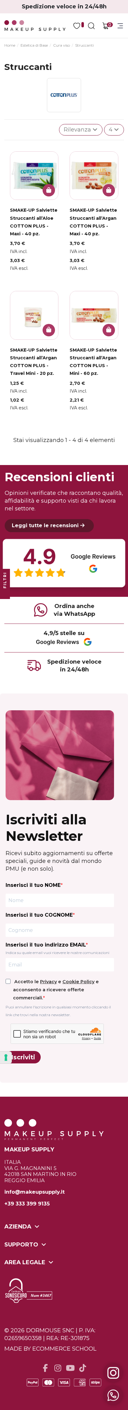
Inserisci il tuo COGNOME (39, 915)
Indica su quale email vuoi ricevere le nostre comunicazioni (57, 952)
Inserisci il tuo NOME (33, 885)
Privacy (48, 981)
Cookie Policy (78, 981)
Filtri (4, 581)
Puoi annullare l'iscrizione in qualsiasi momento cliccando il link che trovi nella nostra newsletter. (58, 1011)
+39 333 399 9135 (27, 1204)
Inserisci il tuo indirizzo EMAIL (46, 945)
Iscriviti (23, 1057)
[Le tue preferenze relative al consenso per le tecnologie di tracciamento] (6, 1057)
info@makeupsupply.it (34, 1192)
